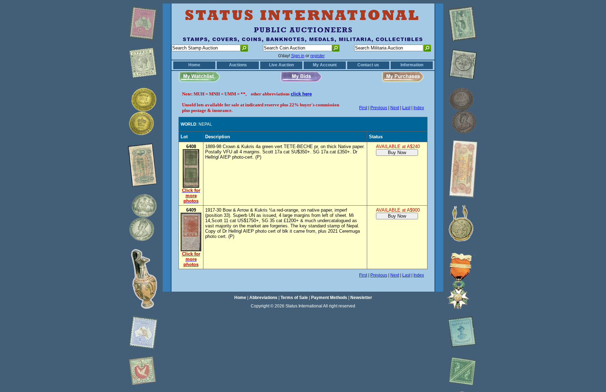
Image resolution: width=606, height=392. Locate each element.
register (317, 55)
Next (394, 107)
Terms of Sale (294, 297)
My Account (325, 64)
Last (406, 107)
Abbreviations (263, 297)
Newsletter (361, 297)
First (363, 107)
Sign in (297, 55)
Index (418, 107)
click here (301, 94)
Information (411, 64)
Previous (378, 107)
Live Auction (281, 64)
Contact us (368, 64)
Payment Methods (329, 297)
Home (194, 64)
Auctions (238, 64)
